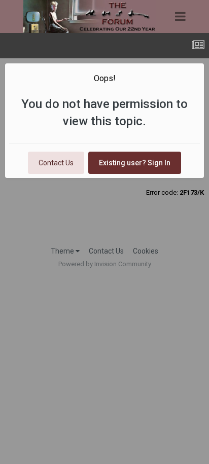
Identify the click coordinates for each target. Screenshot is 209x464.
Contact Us (56, 163)
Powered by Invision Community (104, 264)
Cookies (145, 251)
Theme (63, 251)
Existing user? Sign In (134, 163)
